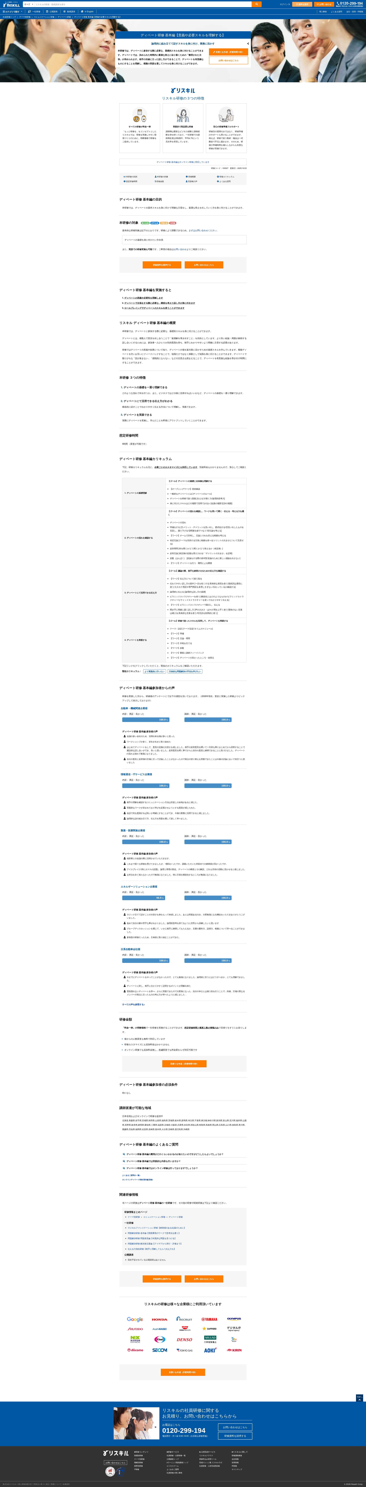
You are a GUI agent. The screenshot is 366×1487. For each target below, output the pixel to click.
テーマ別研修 (134, 1216)
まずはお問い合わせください (203, 230)
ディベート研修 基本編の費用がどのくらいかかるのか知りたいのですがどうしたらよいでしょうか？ (175, 1154)
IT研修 (136, 1469)
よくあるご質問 (173, 1469)
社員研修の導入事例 (174, 1472)
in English (88, 11)
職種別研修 (138, 1462)
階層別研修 (138, 1455)
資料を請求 (303, 4)
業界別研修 (138, 1466)
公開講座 (53, 11)
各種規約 (66, 1484)
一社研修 (35, 11)
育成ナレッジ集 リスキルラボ (210, 1462)
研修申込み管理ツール (207, 1459)
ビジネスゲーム (173, 1466)
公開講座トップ (173, 1459)
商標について (56, 1484)
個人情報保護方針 (25, 1484)
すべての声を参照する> (133, 1004)
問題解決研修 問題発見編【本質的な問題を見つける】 (152, 1238)
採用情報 (235, 1462)
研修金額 (160, 181)
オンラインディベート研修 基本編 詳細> (137, 1179)
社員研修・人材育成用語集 (209, 1466)
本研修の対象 (162, 176)
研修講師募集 (237, 1455)
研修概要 (192, 176)
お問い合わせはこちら (229, 60)
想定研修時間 (131, 181)
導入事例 (323, 11)
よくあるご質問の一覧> (131, 1175)
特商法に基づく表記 (41, 1484)
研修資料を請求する (162, 264)
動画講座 (70, 11)
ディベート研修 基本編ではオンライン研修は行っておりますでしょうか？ (162, 1168)
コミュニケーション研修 (154, 1216)
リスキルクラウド (206, 1455)
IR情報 (234, 1466)
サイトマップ (237, 1469)
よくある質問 (336, 11)
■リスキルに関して (240, 1451)
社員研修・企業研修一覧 (176, 1455)
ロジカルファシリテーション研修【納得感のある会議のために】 (157, 1227)
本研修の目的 (131, 176)
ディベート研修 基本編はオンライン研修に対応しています (183, 161)
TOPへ (359, 1397)
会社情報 (235, 1459)
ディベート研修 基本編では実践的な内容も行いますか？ (154, 1161)
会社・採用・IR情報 (354, 11)
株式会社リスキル (10, 1484)
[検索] (257, 4)
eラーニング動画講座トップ (177, 1462)
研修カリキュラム (226, 176)
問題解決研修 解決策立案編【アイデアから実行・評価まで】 (155, 1243)
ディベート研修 (176, 1216)
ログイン (284, 4)
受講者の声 (192, 181)
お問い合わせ (325, 4)
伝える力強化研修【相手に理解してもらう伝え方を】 (152, 1248)
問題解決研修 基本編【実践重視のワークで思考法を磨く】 (154, 1233)
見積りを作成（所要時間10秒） (229, 51)
